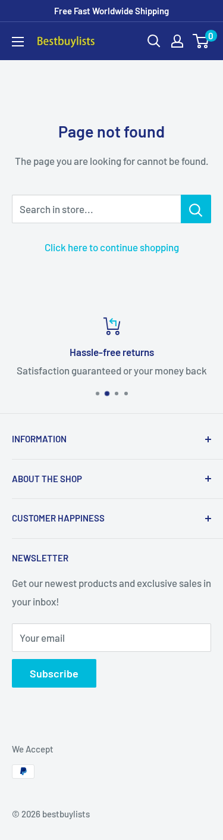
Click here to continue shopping (112, 247)
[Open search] (154, 41)
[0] (201, 41)
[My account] (177, 41)
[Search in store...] (196, 209)
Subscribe (54, 673)
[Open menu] (18, 41)
